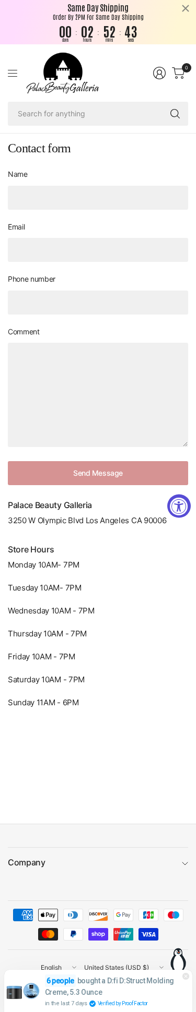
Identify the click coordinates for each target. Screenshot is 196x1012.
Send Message (98, 472)
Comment (24, 331)
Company (26, 862)
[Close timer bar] (185, 8)
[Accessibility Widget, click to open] (179, 506)
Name (18, 174)
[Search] (175, 114)
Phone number (31, 278)
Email (16, 226)
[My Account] (159, 73)
